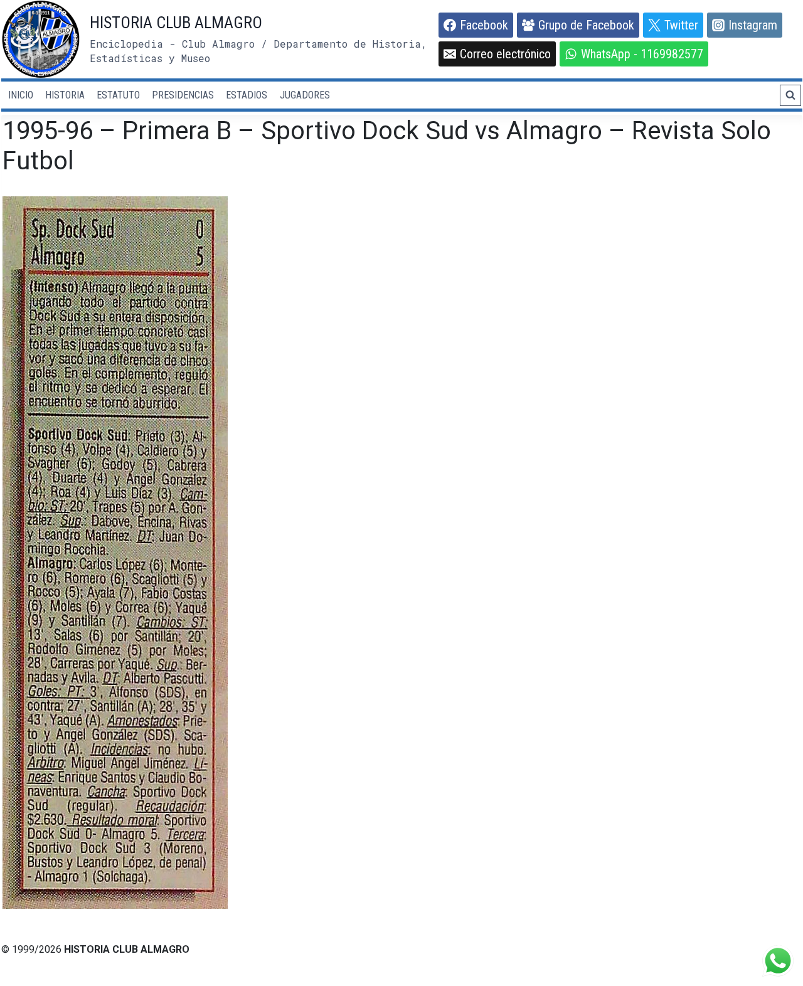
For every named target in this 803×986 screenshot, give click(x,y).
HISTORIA (65, 95)
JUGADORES (305, 95)
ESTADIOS (246, 95)
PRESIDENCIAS (183, 95)
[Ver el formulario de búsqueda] (790, 95)
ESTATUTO (118, 95)
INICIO (20, 95)
